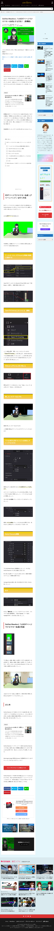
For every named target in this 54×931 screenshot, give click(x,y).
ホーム (2, 5)
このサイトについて (15, 5)
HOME (3, 12)
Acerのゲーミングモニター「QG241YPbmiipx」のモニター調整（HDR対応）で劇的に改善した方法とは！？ (48, 53)
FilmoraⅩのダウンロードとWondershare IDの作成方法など (8, 910)
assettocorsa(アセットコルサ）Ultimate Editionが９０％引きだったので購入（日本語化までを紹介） (49, 101)
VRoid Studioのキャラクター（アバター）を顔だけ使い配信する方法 (9, 877)
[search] (51, 9)
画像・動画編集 (19, 25)
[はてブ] (21, 66)
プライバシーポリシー (25, 5)
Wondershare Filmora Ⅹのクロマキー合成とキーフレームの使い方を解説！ (9, 894)
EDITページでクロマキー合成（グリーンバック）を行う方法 (18, 143)
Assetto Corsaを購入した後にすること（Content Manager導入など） (49, 89)
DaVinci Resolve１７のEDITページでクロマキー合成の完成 (18, 163)
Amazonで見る (21, 807)
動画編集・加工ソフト (10, 12)
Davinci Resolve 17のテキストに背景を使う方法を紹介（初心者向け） (27, 877)
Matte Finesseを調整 (11, 158)
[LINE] (26, 66)
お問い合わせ (41, 5)
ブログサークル (47, 190)
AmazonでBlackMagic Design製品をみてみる (16, 767)
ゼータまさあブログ (44, 229)
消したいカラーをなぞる (12, 153)
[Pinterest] (7, 70)
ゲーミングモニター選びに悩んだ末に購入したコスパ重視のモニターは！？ (49, 78)
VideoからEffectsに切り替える (13, 151)
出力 (8, 160)
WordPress (7, 5)
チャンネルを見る (45, 215)
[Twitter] (14, 66)
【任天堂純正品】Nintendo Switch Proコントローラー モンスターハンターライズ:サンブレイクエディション (24, 802)
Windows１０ (5, 25)
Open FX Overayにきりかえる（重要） (15, 148)
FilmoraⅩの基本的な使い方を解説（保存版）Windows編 (44, 894)
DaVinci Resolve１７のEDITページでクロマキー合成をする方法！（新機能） (29, 12)
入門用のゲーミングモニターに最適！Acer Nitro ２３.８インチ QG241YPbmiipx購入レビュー (49, 66)
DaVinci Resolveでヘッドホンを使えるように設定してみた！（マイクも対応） (44, 877)
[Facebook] (7, 66)
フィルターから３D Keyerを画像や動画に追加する (17, 146)
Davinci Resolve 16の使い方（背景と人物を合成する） (14, 96)
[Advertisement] (18, 178)
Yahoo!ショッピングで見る (21, 814)
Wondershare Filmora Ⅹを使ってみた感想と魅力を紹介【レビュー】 (27, 894)
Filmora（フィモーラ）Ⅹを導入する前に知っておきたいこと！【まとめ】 (27, 910)
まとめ (7, 165)
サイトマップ (34, 5)
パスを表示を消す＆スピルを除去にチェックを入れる (18, 155)
